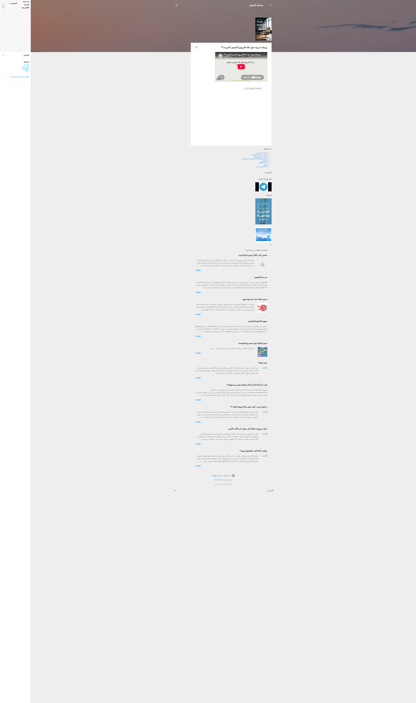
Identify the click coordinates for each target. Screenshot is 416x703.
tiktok (27, 71)
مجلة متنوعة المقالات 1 (259, 155)
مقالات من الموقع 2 (260, 157)
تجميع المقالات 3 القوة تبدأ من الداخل (254, 159)
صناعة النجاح (256, 5)
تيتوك (265, 165)
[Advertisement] (182, 43)
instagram (25, 69)
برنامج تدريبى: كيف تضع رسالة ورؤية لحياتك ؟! (248, 407)
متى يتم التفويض (260, 277)
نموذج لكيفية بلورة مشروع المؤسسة (252, 343)
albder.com (263, 163)
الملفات (3, 7)
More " (198, 270)
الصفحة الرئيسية (261, 153)
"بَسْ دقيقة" (262, 363)
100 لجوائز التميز (261, 167)
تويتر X (26, 64)
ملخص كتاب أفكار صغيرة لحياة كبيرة (252, 255)
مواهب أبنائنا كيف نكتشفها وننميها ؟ (253, 451)
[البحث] (176, 6)
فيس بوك (25, 66)
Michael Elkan (218, 480)
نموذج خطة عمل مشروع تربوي (254, 299)
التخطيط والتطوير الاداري (253, 88)
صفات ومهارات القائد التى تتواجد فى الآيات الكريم (247, 429)
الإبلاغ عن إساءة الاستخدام (19, 77)
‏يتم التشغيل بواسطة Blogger (222, 476)
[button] (196, 47)
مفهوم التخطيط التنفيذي (257, 321)
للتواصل (264, 161)
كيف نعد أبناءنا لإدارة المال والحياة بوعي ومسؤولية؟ (247, 385)
